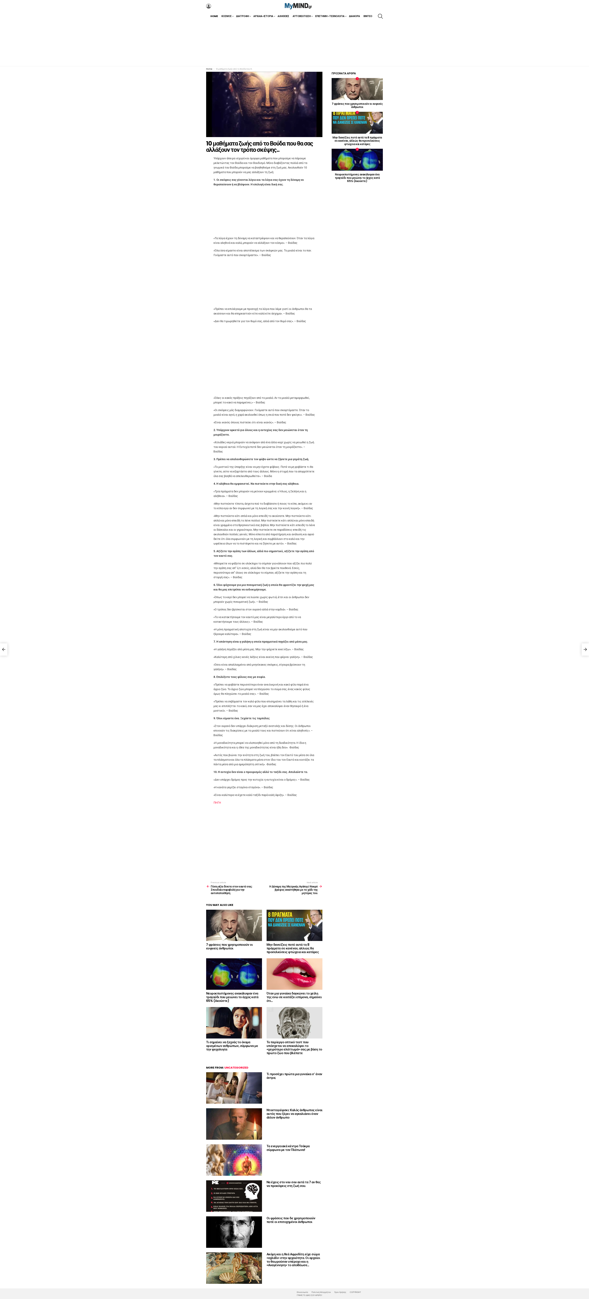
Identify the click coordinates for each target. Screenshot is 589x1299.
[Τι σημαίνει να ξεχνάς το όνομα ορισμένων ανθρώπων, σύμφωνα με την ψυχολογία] (234, 1022)
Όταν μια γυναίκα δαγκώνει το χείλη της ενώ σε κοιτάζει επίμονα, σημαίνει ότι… (294, 997)
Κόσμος (226, 16)
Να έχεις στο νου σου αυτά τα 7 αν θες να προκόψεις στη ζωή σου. (294, 1184)
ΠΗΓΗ (217, 802)
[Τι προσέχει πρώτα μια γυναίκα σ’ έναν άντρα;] (234, 1088)
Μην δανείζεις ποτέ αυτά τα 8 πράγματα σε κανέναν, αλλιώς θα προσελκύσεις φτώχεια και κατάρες (293, 948)
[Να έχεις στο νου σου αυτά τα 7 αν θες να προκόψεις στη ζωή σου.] (234, 1196)
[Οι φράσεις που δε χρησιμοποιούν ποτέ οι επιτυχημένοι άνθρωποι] (234, 1232)
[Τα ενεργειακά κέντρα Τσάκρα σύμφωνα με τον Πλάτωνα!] (234, 1160)
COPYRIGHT (355, 1292)
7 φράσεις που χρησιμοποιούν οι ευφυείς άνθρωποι (229, 946)
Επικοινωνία (302, 1292)
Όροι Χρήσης (340, 1292)
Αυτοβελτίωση (302, 16)
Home (214, 16)
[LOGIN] (208, 6)
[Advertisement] (294, 43)
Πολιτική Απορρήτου (321, 1292)
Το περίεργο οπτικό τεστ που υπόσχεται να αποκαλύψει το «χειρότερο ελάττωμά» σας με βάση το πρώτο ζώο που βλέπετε (294, 1047)
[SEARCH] (380, 16)
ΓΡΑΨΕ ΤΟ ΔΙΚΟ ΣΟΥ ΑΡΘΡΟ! (309, 1295)
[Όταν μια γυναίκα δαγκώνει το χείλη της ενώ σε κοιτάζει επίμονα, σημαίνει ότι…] (294, 974)
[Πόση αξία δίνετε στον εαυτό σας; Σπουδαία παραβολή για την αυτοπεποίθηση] (3, 649)
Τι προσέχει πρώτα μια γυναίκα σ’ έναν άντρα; (294, 1076)
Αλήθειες (283, 16)
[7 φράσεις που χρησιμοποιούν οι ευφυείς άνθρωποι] (234, 925)
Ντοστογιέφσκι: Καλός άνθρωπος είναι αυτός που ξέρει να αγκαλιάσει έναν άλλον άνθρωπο (294, 1113)
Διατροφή (242, 16)
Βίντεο (368, 16)
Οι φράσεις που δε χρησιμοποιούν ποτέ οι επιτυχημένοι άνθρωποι (291, 1220)
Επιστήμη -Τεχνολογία (330, 16)
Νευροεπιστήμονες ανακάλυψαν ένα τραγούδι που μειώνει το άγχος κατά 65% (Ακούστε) (232, 997)
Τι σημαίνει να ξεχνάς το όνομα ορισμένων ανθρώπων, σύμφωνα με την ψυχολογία (232, 1046)
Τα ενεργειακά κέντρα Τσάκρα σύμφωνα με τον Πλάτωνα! (288, 1148)
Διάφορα (354, 16)
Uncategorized (236, 1067)
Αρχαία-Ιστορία (263, 16)
